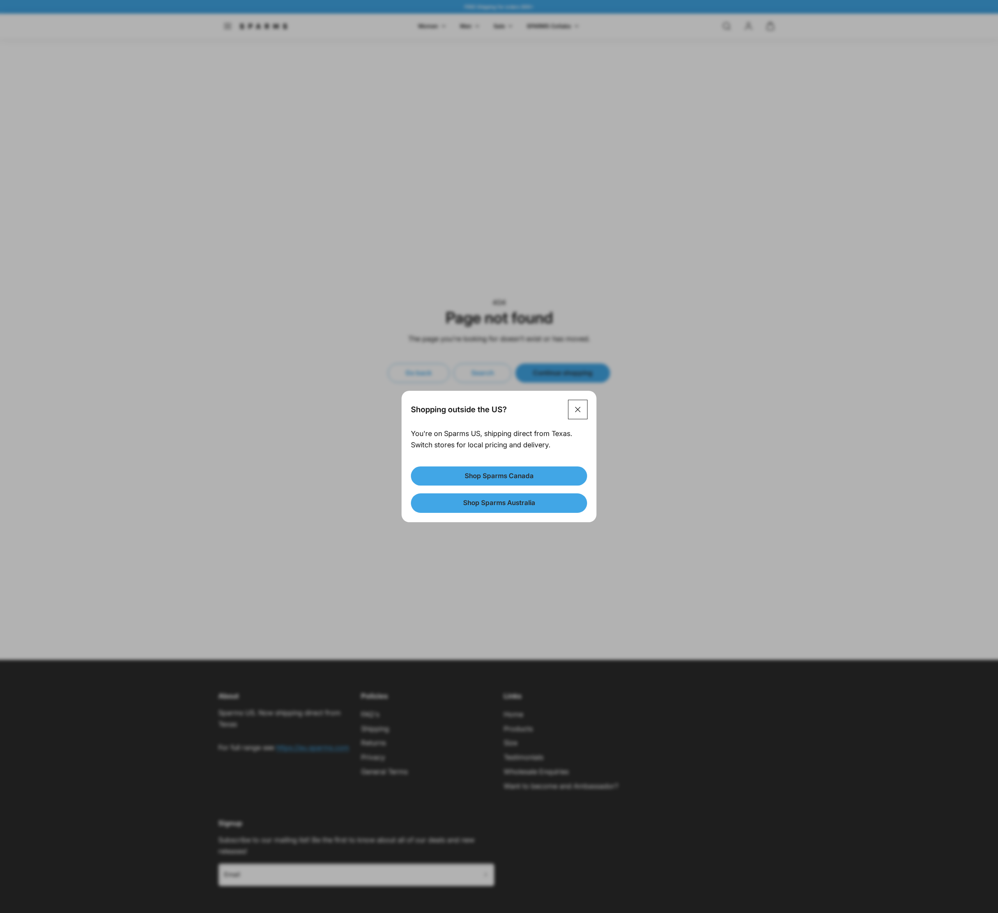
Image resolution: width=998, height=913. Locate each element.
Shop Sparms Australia (499, 503)
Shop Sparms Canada (499, 476)
